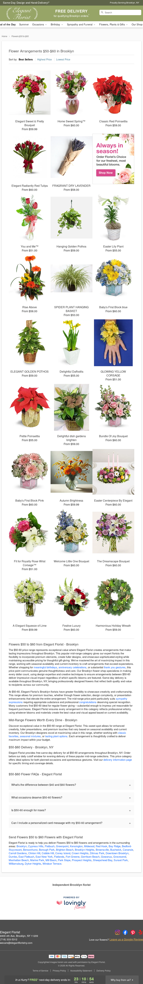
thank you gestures (115, 667)
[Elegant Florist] (24, 13)
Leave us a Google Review (126, 939)
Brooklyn (22, 846)
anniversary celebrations (72, 667)
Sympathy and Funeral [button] (80, 24)
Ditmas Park (97, 853)
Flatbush (50, 846)
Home (4, 36)
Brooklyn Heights (84, 849)
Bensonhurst (30, 849)
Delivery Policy (103, 971)
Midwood (89, 846)
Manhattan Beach (19, 860)
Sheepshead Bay (102, 860)
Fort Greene (73, 856)
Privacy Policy (59, 971)
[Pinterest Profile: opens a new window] (132, 932)
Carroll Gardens (18, 853)
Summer (24, 24)
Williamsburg (16, 863)
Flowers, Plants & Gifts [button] (112, 24)
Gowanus (106, 856)
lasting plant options (56, 736)
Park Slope (64, 860)
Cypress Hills (35, 846)
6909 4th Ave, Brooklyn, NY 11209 (19, 936)
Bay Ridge (115, 846)
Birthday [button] (56, 24)
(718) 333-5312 (8, 939)
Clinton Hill (34, 853)
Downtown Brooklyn (117, 853)
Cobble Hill (48, 853)
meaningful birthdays (45, 667)
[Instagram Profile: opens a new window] (117, 932)
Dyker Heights (33, 863)
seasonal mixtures (30, 736)
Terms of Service (40, 971)
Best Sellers (26, 59)
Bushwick (115, 849)
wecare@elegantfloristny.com (16, 942)
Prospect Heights (82, 860)
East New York (44, 856)
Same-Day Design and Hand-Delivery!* (26, 2)
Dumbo (13, 856)
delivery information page (117, 759)
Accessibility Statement (81, 971)
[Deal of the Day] (113, 159)
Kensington (76, 846)
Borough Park (47, 849)
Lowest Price (63, 59)
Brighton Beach (64, 849)
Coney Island (62, 853)
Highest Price (44, 59)
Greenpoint (62, 846)
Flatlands (59, 856)
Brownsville (102, 849)
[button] (134, 969)
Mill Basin (51, 860)
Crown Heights (80, 853)
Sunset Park (121, 860)
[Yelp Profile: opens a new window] (140, 932)
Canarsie (128, 849)
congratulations (87, 702)
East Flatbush (26, 856)
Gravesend (119, 856)
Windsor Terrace (52, 863)
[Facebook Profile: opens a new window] (125, 932)
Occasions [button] (38, 24)
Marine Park (37, 860)
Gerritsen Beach (90, 856)
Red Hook (101, 846)
